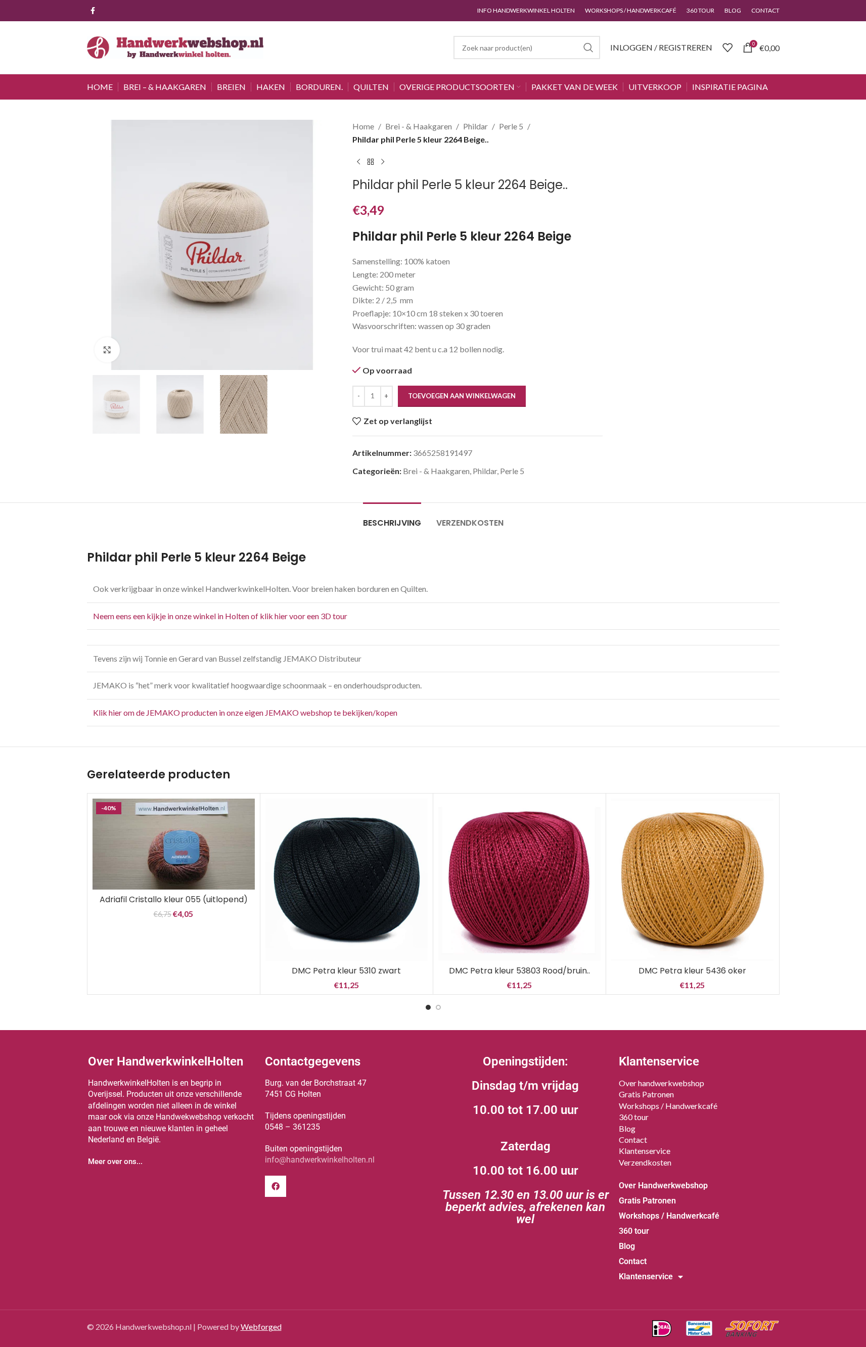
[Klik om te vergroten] (107, 349)
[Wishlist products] (727, 47)
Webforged (261, 1326)
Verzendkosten (645, 1162)
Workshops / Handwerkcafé (668, 1105)
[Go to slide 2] (438, 1007)
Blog (627, 1128)
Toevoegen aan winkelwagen (462, 396)
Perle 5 (511, 126)
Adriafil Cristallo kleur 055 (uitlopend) (174, 899)
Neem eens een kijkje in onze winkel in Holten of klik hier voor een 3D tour (221, 616)
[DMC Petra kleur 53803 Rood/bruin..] (519, 880)
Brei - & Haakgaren (418, 126)
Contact (633, 1139)
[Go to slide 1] (428, 1007)
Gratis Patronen (646, 1094)
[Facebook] (275, 1186)
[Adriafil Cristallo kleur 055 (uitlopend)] (174, 844)
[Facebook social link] (93, 11)
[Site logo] (175, 46)
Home (363, 126)
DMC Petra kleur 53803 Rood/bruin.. (519, 971)
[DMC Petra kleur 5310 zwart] (346, 880)
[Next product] (383, 162)
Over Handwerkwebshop (663, 1185)
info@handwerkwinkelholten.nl (320, 1160)
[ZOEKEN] (588, 47)
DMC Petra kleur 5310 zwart (346, 971)
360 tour (634, 1117)
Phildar (475, 126)
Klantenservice (644, 1150)
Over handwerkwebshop (661, 1083)
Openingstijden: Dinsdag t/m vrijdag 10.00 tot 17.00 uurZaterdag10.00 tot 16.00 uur (525, 1140)
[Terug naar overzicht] (370, 162)
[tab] (392, 517)
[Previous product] (358, 162)
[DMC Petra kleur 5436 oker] (692, 880)
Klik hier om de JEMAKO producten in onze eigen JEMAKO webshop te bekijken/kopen (245, 712)
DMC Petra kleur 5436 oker (692, 971)
